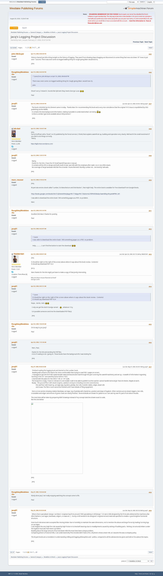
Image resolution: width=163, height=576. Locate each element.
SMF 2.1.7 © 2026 (13, 573)
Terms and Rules (143, 574)
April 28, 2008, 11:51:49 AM (38, 342)
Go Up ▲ (152, 574)
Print (150, 48)
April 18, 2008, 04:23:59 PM (38, 72)
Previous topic (138, 42)
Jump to (123, 561)
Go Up (12, 552)
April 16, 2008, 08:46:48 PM (38, 54)
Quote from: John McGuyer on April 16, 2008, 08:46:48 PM (51, 76)
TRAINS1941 (19, 254)
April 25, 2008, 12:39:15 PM (38, 155)
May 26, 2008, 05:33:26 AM (38, 510)
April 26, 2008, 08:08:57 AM (38, 254)
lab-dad (17, 128)
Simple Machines (23, 573)
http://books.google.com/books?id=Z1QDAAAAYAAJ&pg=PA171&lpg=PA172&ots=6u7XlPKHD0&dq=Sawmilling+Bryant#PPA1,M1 (75, 194)
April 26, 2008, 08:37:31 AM (38, 286)
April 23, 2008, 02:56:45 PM (38, 103)
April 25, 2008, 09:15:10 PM (38, 210)
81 (39, 48)
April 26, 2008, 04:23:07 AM (38, 229)
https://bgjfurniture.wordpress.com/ (42, 144)
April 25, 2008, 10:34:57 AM (38, 128)
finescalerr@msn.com (95, 23)
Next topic (148, 42)
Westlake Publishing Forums (26, 8)
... (37, 48)
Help (136, 574)
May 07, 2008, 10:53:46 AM (38, 492)
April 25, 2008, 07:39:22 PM (38, 180)
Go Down (13, 48)
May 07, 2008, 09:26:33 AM (38, 367)
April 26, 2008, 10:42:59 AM (38, 324)
